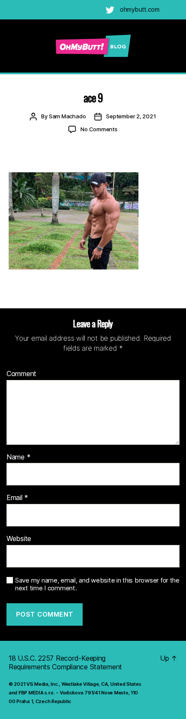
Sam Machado (67, 116)
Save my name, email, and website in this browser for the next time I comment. (97, 584)
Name (18, 457)
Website (18, 539)
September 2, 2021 (131, 116)
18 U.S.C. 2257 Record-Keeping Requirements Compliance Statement (65, 662)
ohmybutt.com (140, 9)
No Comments (99, 129)
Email (17, 498)
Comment (21, 374)
